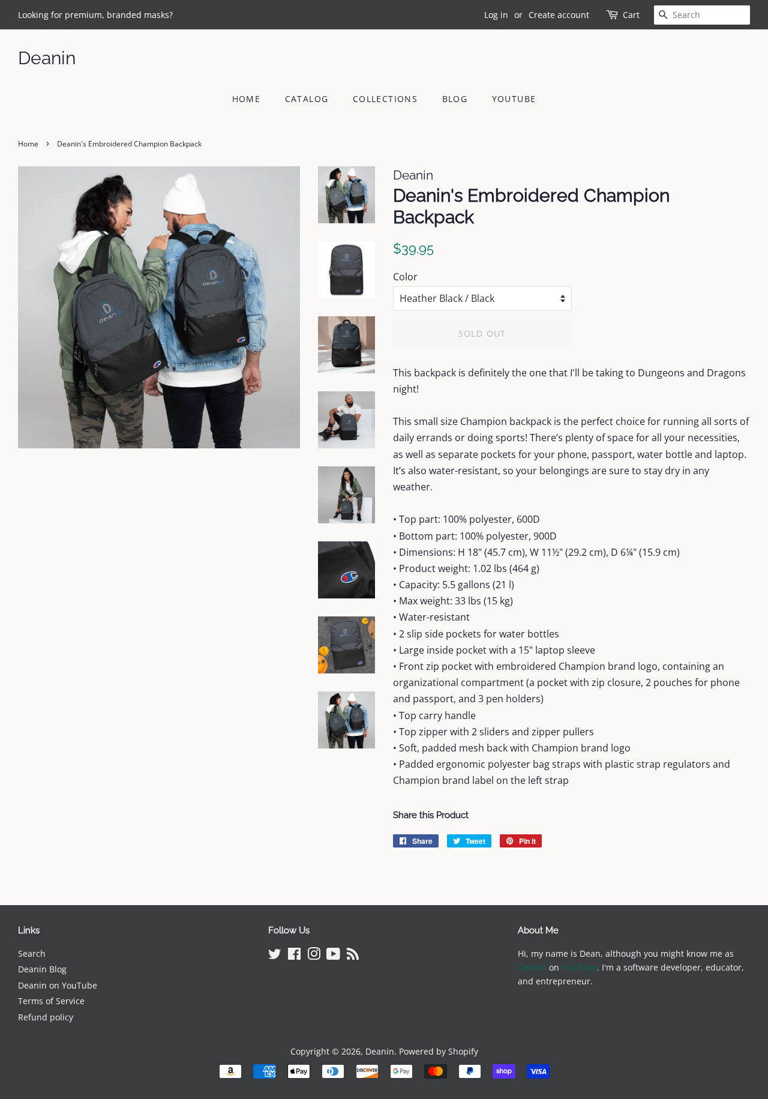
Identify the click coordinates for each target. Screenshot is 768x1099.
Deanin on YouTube (57, 985)
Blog (455, 98)
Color (405, 276)
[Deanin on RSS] (352, 956)
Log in (496, 14)
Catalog (307, 98)
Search (32, 953)
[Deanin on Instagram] (313, 956)
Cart (631, 14)
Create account (559, 14)
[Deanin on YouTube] (333, 956)
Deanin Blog (42, 969)
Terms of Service (51, 1001)
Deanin (47, 57)
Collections (385, 98)
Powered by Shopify (438, 1051)
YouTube (514, 98)
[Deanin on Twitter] (274, 956)
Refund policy (45, 1017)
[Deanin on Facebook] (294, 956)
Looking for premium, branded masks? (95, 14)
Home (246, 98)
